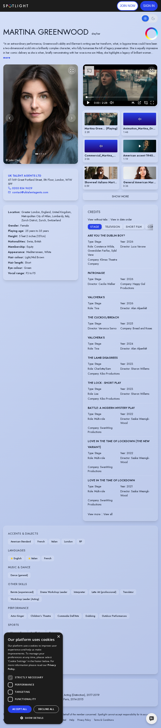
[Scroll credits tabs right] (150, 227)
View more (94, 514)
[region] (120, 85)
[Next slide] (72, 118)
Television (112, 227)
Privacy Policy (84, 720)
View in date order (121, 219)
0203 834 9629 (22, 188)
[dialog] (33, 678)
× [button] (58, 636)
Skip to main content (43, 6)
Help (71, 720)
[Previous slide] (10, 118)
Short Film (134, 227)
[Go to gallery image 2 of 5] (39, 153)
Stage (94, 227)
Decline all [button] (46, 709)
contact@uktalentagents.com (30, 192)
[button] (149, 6)
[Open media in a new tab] (139, 103)
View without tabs (97, 219)
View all (108, 514)
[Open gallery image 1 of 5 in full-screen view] (40, 114)
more (6, 58)
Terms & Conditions (104, 720)
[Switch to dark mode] (149, 18)
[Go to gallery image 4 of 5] (43, 153)
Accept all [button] (19, 709)
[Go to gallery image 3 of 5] (41, 153)
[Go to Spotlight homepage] (16, 6)
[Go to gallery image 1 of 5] (36, 153)
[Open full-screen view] (72, 70)
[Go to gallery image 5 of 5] (45, 153)
